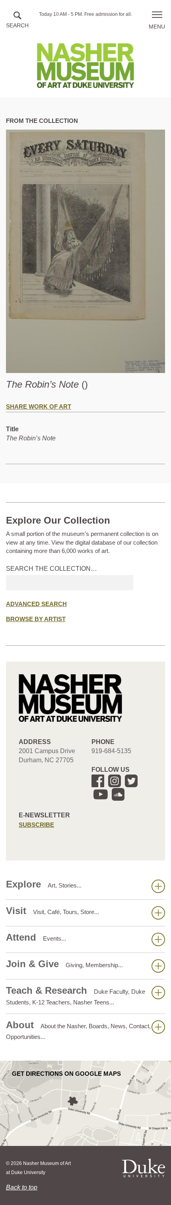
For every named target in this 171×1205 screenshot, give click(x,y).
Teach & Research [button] (75, 995)
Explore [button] (44, 884)
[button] (17, 20)
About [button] (78, 1029)
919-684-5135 (111, 751)
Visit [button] (52, 910)
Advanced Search (36, 604)
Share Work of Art (38, 406)
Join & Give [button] (64, 963)
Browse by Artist (36, 619)
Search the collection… (51, 568)
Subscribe (36, 824)
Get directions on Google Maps (66, 1073)
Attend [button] (36, 937)
